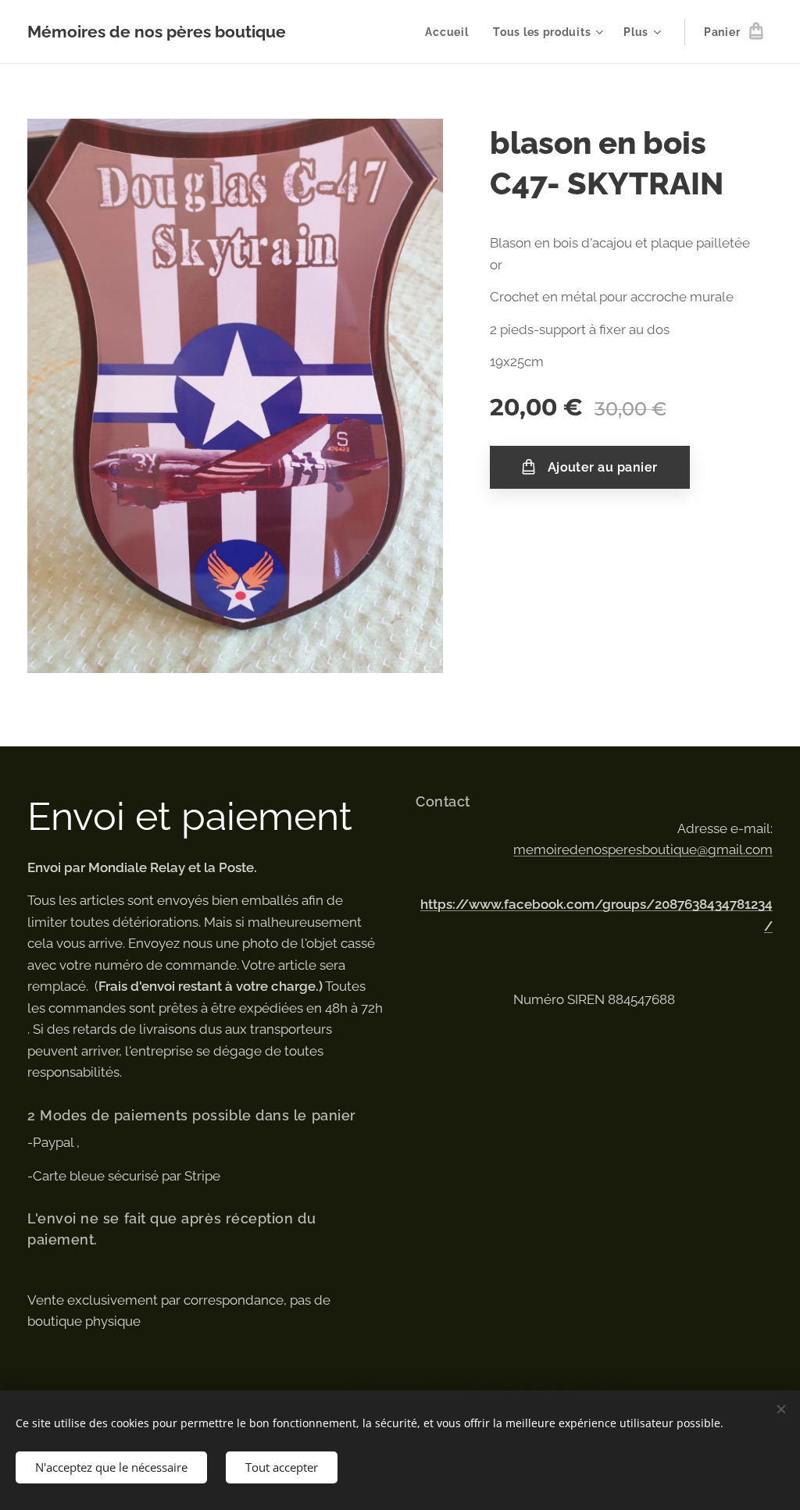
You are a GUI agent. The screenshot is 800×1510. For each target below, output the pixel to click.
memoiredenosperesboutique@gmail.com (643, 849)
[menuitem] (450, 32)
